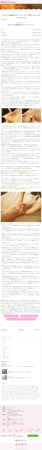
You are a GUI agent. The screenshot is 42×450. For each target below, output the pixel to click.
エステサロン (28, 398)
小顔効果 (24, 389)
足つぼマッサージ (10, 385)
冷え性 (28, 391)
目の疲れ (32, 393)
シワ (10, 387)
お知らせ (4, 339)
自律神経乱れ (33, 387)
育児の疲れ (37, 387)
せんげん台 (16, 311)
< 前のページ (4, 329)
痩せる (3, 391)
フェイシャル (5, 341)
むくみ (16, 393)
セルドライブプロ (12, 396)
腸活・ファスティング (6, 349)
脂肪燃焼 (27, 389)
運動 (32, 398)
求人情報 (35, 398)
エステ (4, 344)
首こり (20, 387)
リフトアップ (23, 387)
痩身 (38, 389)
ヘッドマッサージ (36, 393)
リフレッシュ (36, 385)
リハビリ (33, 396)
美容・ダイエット (5, 347)
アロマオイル (5, 352)
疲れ (8, 391)
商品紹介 (4, 354)
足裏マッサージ (4, 387)
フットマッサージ (15, 389)
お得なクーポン (22, 429)
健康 (32, 385)
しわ (5, 391)
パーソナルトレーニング (6, 346)
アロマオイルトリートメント (25, 385)
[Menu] (39, 2)
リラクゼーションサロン (17, 385)
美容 (30, 385)
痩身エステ (7, 398)
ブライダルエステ (23, 398)
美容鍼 (35, 391)
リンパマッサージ (12, 398)
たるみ (6, 385)
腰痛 (20, 393)
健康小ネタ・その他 (6, 355)
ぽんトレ (17, 396)
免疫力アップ (4, 393)
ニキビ (8, 387)
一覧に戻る (21, 329)
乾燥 (18, 393)
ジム (35, 396)
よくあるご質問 (30, 429)
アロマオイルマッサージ (18, 391)
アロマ (22, 311)
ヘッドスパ (3, 398)
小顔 (29, 393)
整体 (26, 393)
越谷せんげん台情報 (6, 357)
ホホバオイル (20, 389)
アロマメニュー (5, 342)
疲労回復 (24, 393)
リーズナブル (4, 389)
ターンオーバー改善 (15, 387)
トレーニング (21, 396)
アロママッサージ (9, 389)
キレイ (35, 389)
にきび (3, 385)
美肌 (7, 393)
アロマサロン (28, 387)
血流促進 (10, 393)
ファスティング (18, 398)
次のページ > (37, 329)
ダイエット (3, 396)
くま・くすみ (31, 389)
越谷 (13, 393)
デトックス (7, 396)
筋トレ (38, 396)
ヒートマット (31, 391)
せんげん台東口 (12, 391)
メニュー (4, 429)
